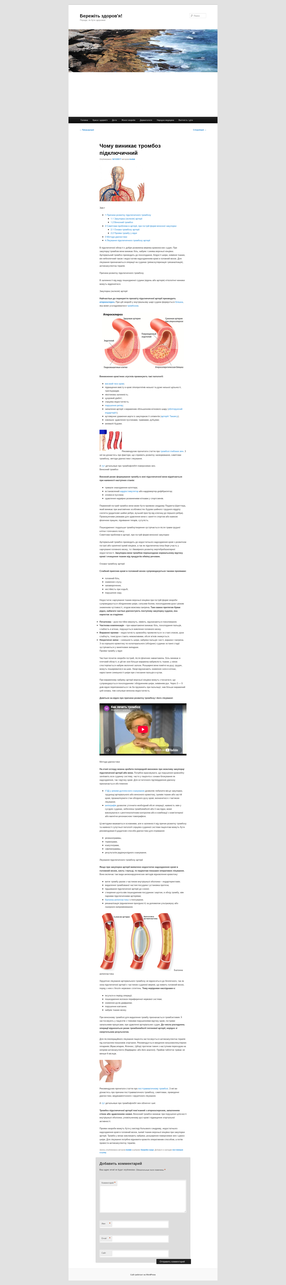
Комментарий (109, 1182)
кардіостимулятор (129, 491)
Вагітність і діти (186, 120)
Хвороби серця (147, 1149)
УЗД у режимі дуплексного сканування (124, 790)
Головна (84, 120)
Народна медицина (165, 120)
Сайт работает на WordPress (143, 1274)
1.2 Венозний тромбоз (122, 222)
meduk (132, 159)
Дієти (114, 120)
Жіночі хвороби (128, 120)
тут (103, 465)
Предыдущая (87, 129)
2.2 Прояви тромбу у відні (124, 233)
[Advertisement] (143, 94)
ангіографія (110, 805)
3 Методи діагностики (116, 236)
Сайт (104, 1252)
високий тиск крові (114, 383)
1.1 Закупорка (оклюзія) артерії (126, 218)
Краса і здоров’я (100, 120)
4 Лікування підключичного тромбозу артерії (127, 240)
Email (106, 1238)
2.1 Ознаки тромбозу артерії (125, 229)
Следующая (199, 129)
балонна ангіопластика (116, 899)
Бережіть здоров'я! (101, 15)
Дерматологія (146, 120)
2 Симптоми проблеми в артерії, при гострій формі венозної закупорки (140, 225)
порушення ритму (114, 405)
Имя (106, 1223)
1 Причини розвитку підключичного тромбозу (128, 214)
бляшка (179, 301)
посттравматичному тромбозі (153, 1088)
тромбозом (132, 305)
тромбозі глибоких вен (171, 451)
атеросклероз (107, 302)
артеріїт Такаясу (169, 416)
